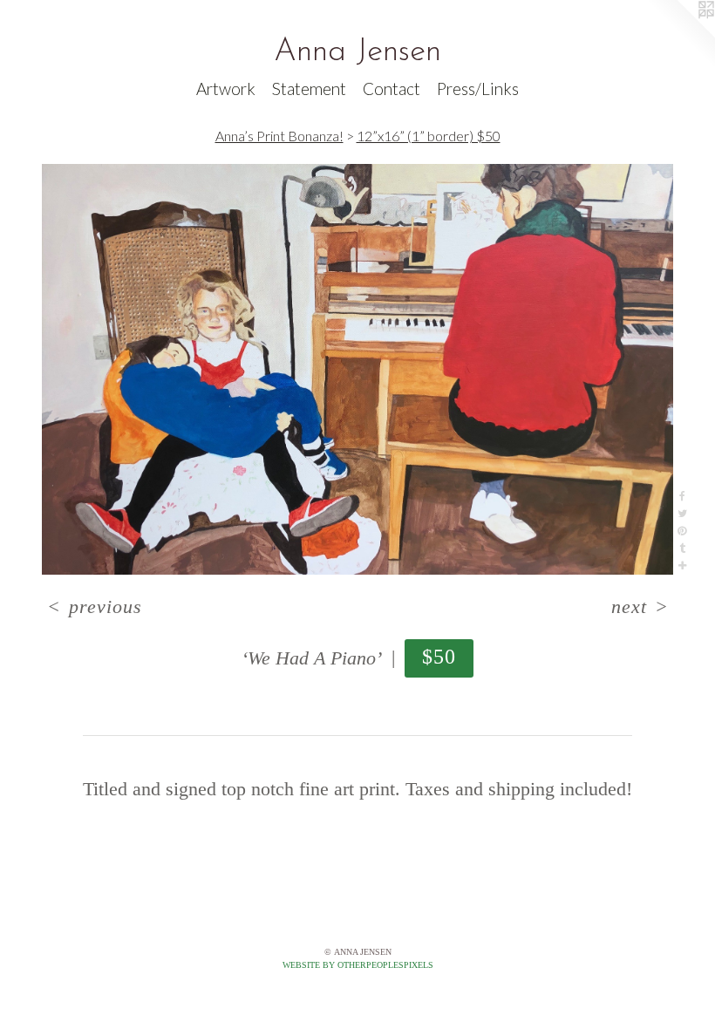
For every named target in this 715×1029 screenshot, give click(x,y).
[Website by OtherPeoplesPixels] (680, 35)
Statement (309, 88)
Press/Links (478, 88)
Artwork (225, 88)
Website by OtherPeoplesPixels (358, 965)
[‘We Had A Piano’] (357, 369)
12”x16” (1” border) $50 (428, 135)
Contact (391, 88)
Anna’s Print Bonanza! (279, 135)
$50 (439, 656)
